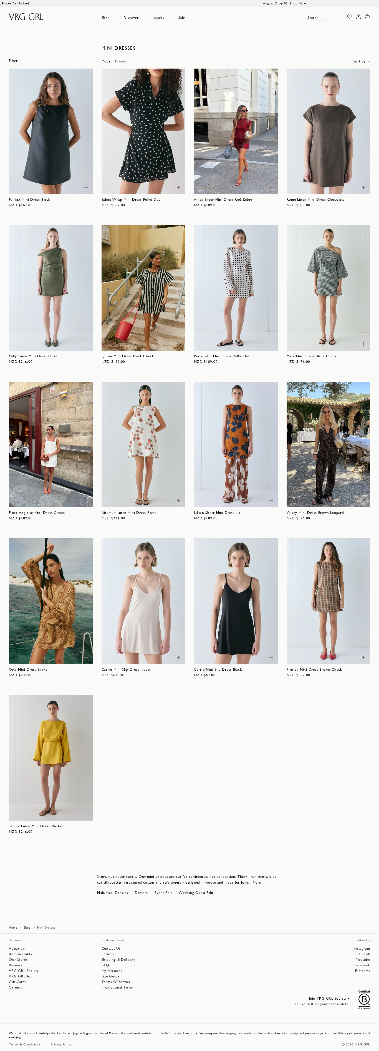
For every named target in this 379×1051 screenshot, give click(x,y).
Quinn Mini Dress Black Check (128, 356)
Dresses (141, 893)
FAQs (106, 965)
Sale (181, 18)
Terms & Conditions (25, 1044)
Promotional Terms (118, 987)
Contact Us (111, 948)
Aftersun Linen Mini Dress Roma (129, 513)
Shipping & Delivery (118, 959)
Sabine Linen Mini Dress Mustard (37, 826)
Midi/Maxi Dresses (112, 893)
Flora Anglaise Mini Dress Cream (37, 513)
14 (67, 187)
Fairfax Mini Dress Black (29, 199)
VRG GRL (362, 1044)
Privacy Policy (61, 1044)
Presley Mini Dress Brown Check (314, 669)
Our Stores (18, 959)
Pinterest (362, 971)
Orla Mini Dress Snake (28, 669)
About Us (17, 948)
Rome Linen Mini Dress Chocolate (316, 199)
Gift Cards (18, 982)
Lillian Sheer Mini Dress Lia (217, 513)
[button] (106, 18)
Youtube (363, 959)
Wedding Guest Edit (196, 893)
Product (121, 61)
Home (13, 927)
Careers (15, 987)
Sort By (359, 61)
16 (77, 187)
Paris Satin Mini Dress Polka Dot (222, 356)
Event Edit (163, 893)
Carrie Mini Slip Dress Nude (126, 669)
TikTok (364, 954)
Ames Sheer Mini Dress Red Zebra (223, 199)
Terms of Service (116, 982)
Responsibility (20, 954)
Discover (130, 18)
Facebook (362, 965)
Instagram (362, 948)
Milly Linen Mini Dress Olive (33, 356)
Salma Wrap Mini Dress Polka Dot (131, 199)
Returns (108, 954)
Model (107, 61)
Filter (13, 61)
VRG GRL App (21, 976)
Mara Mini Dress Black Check (312, 356)
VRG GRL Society (24, 971)
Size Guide (111, 976)
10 (47, 187)
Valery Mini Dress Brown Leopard (315, 513)
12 (57, 187)
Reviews (15, 965)
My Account (112, 971)
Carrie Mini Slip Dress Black (218, 669)
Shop (106, 18)
